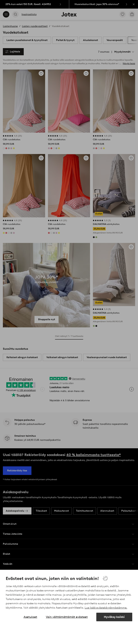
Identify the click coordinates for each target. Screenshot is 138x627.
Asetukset (30, 617)
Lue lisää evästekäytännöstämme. (106, 607)
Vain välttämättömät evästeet (67, 617)
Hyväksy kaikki (114, 617)
